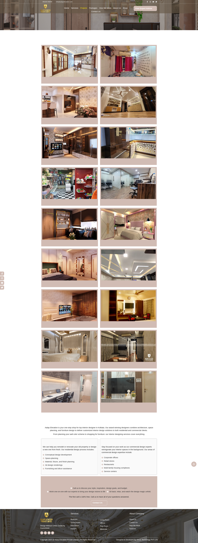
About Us (117, 8)
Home (66, 8)
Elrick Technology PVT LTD (147, 540)
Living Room (104, 520)
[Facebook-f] (147, 2)
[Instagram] (150, 2)
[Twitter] (156, 2)
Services (74, 8)
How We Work (105, 8)
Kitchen (73, 529)
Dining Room (75, 522)
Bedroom (74, 519)
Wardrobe (103, 529)
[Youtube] (153, 2)
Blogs (125, 8)
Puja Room (104, 526)
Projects (83, 8)
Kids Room (75, 525)
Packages (93, 8)
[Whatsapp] (193, 464)
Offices (102, 523)
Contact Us (95, 12)
